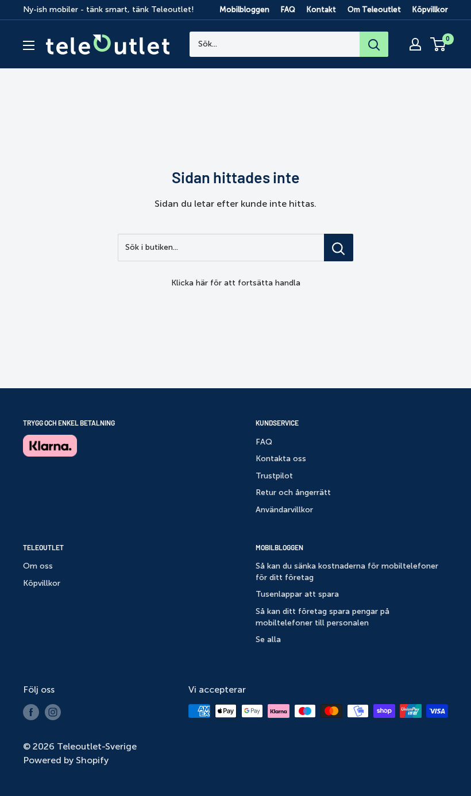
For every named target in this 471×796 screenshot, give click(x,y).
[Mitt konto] (415, 44)
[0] (438, 44)
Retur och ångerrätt (293, 492)
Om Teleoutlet (374, 9)
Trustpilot (274, 476)
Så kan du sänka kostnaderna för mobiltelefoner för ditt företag (347, 571)
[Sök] (374, 44)
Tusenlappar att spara (297, 594)
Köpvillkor (430, 9)
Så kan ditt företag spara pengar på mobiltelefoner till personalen (322, 617)
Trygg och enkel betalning (69, 423)
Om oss (38, 566)
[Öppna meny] (28, 45)
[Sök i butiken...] (338, 247)
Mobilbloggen (244, 9)
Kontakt (321, 9)
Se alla (268, 639)
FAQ (288, 9)
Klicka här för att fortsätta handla (235, 283)
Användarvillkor (284, 510)
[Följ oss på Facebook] (31, 712)
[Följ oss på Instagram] (53, 712)
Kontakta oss (281, 458)
